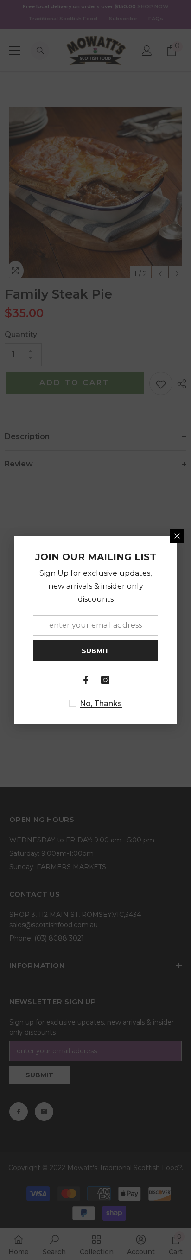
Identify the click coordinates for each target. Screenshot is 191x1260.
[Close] (177, 536)
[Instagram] (105, 680)
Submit (95, 651)
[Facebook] (86, 680)
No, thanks (101, 703)
